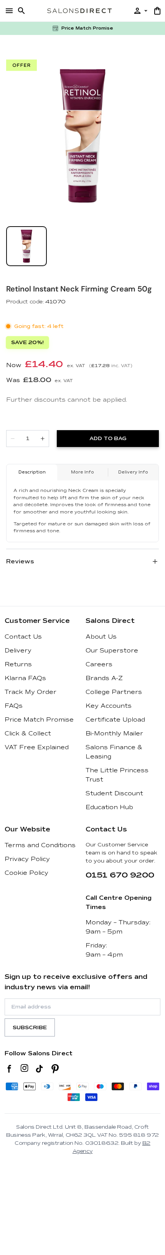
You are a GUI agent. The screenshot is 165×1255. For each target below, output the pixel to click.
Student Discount (114, 793)
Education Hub (109, 807)
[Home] (79, 10)
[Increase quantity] (43, 438)
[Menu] (9, 10)
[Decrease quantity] (13, 438)
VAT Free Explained (37, 747)
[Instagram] (24, 1068)
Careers (99, 664)
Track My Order (30, 692)
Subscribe (30, 1027)
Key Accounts (109, 706)
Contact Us (23, 637)
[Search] (21, 10)
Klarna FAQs (25, 678)
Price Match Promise (39, 720)
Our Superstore (112, 650)
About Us (101, 637)
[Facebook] (9, 1068)
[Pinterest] (55, 1068)
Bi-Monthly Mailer (114, 733)
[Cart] (157, 10)
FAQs (14, 706)
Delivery (18, 650)
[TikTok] (39, 1068)
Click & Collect (28, 733)
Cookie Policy (26, 873)
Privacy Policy (27, 859)
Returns (18, 664)
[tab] (26, 246)
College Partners (114, 692)
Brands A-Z (104, 678)
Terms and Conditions (40, 845)
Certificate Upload (115, 720)
